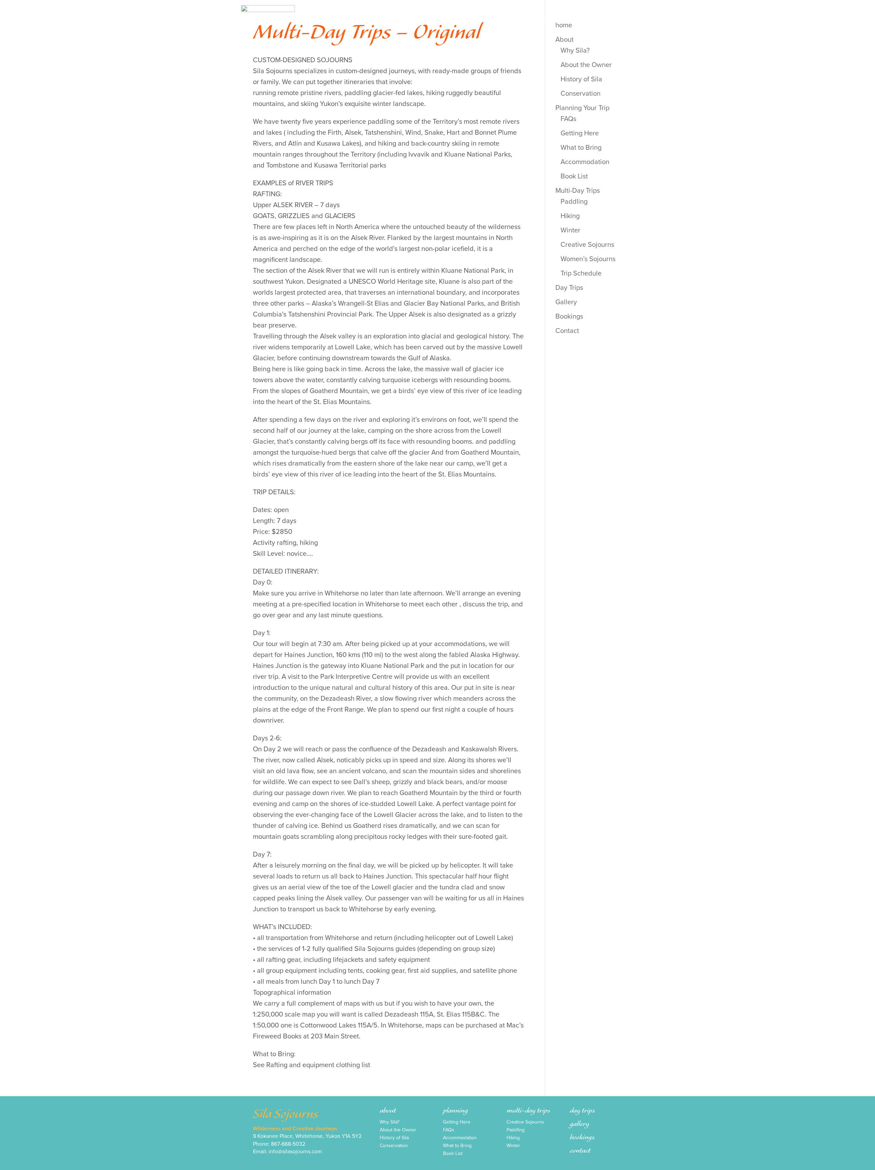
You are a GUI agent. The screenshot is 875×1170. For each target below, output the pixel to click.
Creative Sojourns (587, 245)
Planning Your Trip (392, 16)
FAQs (568, 119)
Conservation (581, 94)
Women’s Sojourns (588, 259)
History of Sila (581, 79)
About (345, 16)
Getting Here (580, 133)
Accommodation (585, 162)
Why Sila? (389, 1123)
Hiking (570, 216)
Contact (611, 16)
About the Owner (586, 65)
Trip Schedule (581, 273)
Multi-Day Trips (453, 16)
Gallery (536, 16)
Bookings (573, 16)
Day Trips (500, 16)
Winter (570, 230)
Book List (574, 176)
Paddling (574, 202)
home (315, 16)
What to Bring (581, 148)
